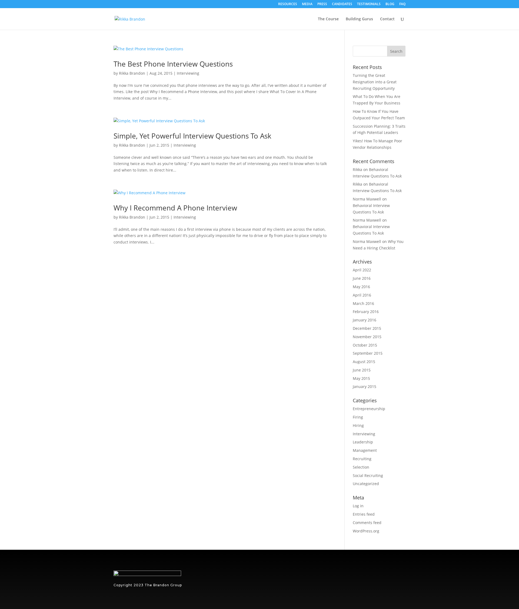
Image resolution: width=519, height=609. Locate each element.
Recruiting (362, 458)
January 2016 (364, 319)
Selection (361, 467)
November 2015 (367, 336)
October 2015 (365, 345)
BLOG (389, 4)
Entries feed (364, 514)
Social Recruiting (368, 475)
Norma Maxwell (367, 199)
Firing (358, 417)
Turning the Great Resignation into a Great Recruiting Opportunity (375, 82)
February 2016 (366, 311)
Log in (358, 505)
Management (365, 450)
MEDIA (307, 4)
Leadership (363, 442)
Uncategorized (366, 483)
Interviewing (188, 73)
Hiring (358, 425)
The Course (328, 19)
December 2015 (367, 328)
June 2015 (362, 370)
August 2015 (364, 361)
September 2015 (367, 353)
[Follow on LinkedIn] (382, 578)
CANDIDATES (342, 4)
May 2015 (361, 378)
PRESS (322, 4)
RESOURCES (287, 4)
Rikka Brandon (132, 73)
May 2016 (361, 286)
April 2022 (362, 269)
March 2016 (363, 303)
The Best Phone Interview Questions (173, 64)
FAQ (402, 4)
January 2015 (364, 386)
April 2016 (362, 295)
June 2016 (362, 278)
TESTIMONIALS (369, 4)
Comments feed (367, 522)
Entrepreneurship (369, 408)
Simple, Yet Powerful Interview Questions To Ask (192, 136)
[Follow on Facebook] (398, 578)
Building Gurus (359, 19)
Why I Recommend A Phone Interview (175, 208)
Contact (387, 19)
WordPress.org (366, 531)
